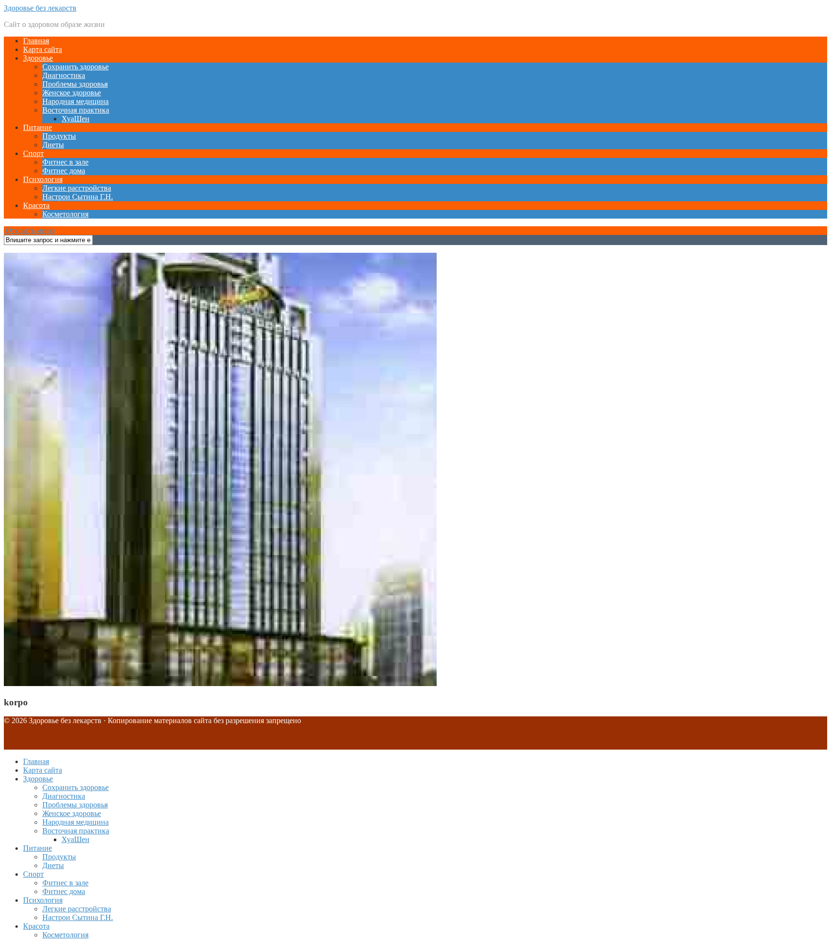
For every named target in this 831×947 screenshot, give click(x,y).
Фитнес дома (63, 171)
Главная (36, 41)
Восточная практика (75, 110)
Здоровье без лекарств (40, 8)
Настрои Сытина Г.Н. (77, 197)
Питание (37, 127)
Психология (43, 179)
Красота (36, 205)
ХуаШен (75, 119)
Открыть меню (29, 230)
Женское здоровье (71, 93)
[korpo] (220, 683)
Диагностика (63, 75)
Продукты (59, 136)
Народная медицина (75, 101)
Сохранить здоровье (75, 67)
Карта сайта (42, 49)
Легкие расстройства (76, 188)
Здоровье (38, 58)
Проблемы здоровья (75, 84)
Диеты (53, 145)
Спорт (33, 153)
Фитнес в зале (65, 162)
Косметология (65, 214)
